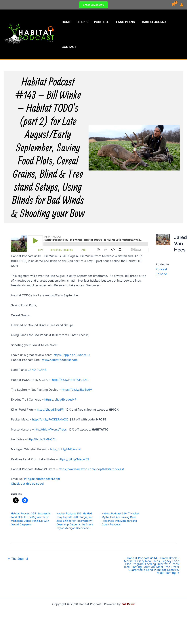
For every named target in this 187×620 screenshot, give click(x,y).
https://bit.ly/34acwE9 (73, 459)
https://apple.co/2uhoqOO (72, 355)
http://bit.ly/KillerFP (50, 409)
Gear (81, 22)
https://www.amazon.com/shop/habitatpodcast (91, 469)
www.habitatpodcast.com (60, 360)
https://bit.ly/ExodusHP (60, 399)
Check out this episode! (27, 483)
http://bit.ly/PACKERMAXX (50, 419)
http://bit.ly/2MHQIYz (42, 439)
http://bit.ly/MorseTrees (51, 429)
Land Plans (125, 22)
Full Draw (128, 604)
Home (66, 22)
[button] (93, 4)
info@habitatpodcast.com (42, 479)
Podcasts (102, 22)
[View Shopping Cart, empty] (173, 5)
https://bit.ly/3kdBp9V (77, 389)
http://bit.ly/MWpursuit (65, 449)
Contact (69, 47)
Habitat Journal (154, 22)
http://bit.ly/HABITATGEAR (70, 380)
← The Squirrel (18, 558)
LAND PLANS (37, 369)
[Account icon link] (181, 4)
